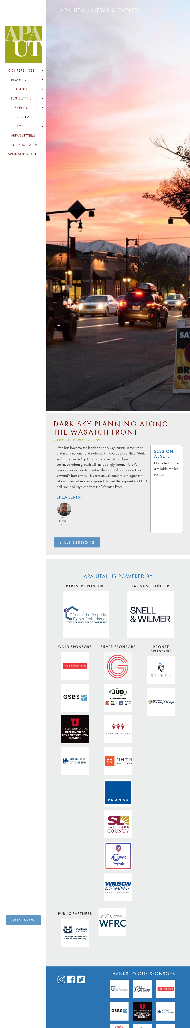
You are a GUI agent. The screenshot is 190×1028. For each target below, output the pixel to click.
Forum (23, 117)
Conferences (21, 70)
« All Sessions (77, 542)
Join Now (23, 920)
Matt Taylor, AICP (64, 521)
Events (21, 108)
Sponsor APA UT (23, 154)
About (21, 89)
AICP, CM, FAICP (23, 145)
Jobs (21, 126)
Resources (21, 80)
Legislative (21, 98)
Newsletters (23, 136)
